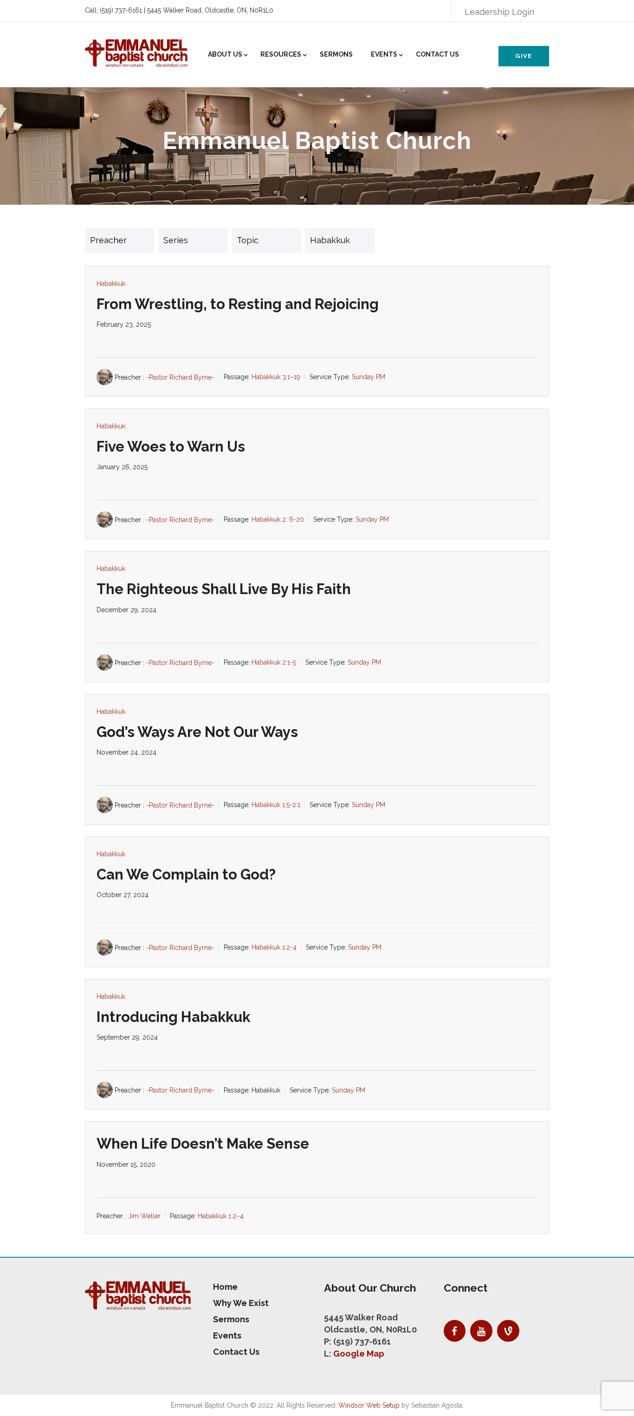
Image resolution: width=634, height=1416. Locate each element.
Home (225, 1287)
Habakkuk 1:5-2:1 (276, 804)
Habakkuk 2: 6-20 (278, 520)
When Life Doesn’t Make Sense (203, 1143)
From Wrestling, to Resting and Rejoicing (238, 304)
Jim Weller (144, 1216)
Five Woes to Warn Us (171, 446)
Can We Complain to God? (186, 874)
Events (384, 54)
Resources (280, 54)
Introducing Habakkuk (173, 1017)
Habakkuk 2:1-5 (274, 662)
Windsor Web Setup (369, 1405)
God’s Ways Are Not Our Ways (197, 732)
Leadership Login (499, 12)
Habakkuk (111, 283)
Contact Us (437, 54)
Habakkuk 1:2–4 (221, 1216)
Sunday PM (368, 377)
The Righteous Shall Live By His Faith (224, 589)
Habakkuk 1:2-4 (274, 947)
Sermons (336, 54)
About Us (225, 54)
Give (523, 55)
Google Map (358, 1353)
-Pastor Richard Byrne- (180, 377)
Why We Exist (241, 1303)
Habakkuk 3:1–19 (276, 377)
